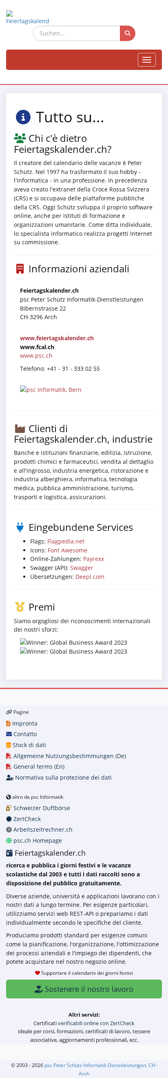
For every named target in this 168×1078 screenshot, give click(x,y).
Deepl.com (89, 576)
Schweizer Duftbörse (41, 808)
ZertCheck (26, 819)
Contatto (24, 734)
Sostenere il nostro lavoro (88, 989)
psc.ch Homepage (37, 840)
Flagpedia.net (65, 541)
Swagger (81, 568)
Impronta (24, 723)
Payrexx (93, 559)
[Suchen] (127, 33)
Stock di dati (28, 745)
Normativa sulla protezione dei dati (62, 777)
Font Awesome (67, 550)
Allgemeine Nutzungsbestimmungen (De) (69, 756)
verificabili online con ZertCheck (96, 1023)
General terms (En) (38, 766)
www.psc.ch (36, 355)
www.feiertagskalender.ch (57, 338)
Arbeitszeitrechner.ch (42, 829)
